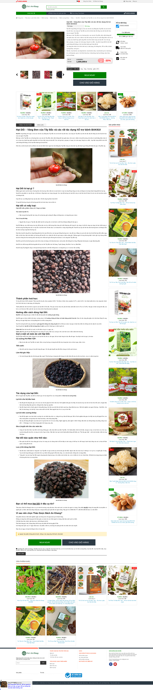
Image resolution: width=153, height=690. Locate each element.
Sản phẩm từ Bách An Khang (87, 653)
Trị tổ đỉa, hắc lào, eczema (56, 657)
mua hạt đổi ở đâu (98, 548)
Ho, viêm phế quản (83, 657)
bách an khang (29, 548)
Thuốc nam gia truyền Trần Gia (59, 651)
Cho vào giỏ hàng (90, 83)
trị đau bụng (53, 550)
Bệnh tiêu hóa (53, 18)
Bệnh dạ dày (45, 18)
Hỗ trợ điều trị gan (83, 655)
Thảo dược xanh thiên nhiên (32, 18)
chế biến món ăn (37, 548)
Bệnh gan (52, 663)
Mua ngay (89, 75)
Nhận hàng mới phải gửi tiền (58, 13)
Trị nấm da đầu (53, 655)
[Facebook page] (111, 664)
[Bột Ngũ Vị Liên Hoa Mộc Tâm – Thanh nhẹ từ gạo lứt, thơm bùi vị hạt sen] (86, 106)
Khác (72, 18)
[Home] (31, 7)
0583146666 (22, 1)
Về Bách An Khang (98, 1)
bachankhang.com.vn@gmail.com (120, 659)
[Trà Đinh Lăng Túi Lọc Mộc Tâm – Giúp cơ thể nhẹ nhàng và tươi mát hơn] (66, 106)
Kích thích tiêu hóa (55, 548)
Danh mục (30, 13)
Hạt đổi (48, 548)
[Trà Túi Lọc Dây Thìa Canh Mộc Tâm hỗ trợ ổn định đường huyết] (123, 267)
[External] (75, 675)
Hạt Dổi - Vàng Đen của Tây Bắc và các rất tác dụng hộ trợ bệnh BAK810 (95, 18)
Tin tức (42, 672)
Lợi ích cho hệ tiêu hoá (67, 548)
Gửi (43, 662)
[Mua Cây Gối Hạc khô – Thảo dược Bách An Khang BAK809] (30, 585)
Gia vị (44, 548)
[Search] (104, 7)
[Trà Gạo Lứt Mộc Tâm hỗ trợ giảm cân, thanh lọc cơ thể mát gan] (25, 106)
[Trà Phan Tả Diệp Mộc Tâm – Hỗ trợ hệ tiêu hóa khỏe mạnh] (123, 188)
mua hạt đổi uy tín (31, 550)
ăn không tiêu (21, 548)
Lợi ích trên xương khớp (80, 548)
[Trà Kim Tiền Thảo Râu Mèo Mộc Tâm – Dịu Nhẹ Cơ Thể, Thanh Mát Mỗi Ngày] (45, 106)
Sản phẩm (19, 672)
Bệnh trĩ (52, 653)
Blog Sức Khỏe (87, 1)
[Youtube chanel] (115, 664)
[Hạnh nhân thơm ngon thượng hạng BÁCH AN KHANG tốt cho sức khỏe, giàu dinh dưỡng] (127, 106)
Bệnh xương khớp (64, 18)
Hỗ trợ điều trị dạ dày (84, 659)
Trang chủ (20, 18)
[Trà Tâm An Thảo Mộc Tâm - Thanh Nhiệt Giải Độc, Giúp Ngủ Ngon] (123, 227)
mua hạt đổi (90, 548)
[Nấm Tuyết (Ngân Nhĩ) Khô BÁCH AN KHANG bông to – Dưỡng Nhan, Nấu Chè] (107, 106)
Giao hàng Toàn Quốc (78, 13)
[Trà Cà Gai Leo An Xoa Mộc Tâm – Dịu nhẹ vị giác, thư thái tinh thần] (123, 148)
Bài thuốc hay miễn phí (85, 661)
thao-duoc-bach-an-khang (43, 550)
